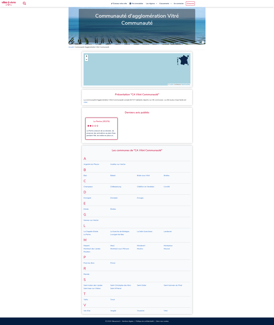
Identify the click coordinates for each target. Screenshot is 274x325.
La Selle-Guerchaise (144, 231)
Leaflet (171, 84)
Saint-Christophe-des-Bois (120, 285)
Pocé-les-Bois (89, 263)
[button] (86, 56)
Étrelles (113, 209)
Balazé (112, 175)
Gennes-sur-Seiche (91, 220)
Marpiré (86, 245)
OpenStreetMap (186, 84)
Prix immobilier (137, 3)
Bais (85, 175)
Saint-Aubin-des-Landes (93, 285)
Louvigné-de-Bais (117, 234)
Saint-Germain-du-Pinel (173, 285)
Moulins (140, 249)
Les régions (150, 3)
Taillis (86, 299)
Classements (164, 3)
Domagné (87, 198)
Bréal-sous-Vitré (143, 175)
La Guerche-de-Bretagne (119, 231)
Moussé (167, 249)
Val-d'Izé (87, 311)
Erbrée (86, 209)
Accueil (70, 47)
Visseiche (140, 311)
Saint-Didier (141, 285)
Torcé (112, 299)
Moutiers (87, 252)
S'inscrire (190, 3)
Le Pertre (87, 234)
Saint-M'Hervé (115, 288)
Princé (112, 263)
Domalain (114, 198)
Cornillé (167, 186)
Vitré (85, 102)
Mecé (112, 245)
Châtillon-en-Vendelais (145, 186)
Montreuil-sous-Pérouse (119, 249)
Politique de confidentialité (145, 321)
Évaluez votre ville (120, 3)
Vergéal (113, 311)
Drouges (140, 198)
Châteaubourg (115, 186)
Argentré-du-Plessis (91, 164)
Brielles (166, 175)
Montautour (168, 245)
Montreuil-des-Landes (92, 249)
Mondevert (141, 245)
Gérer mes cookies (162, 321)
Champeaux (88, 186)
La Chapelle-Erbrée (91, 231)
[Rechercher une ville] (24, 3)
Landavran (168, 231)
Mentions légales (128, 321)
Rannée (86, 274)
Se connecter (179, 3)
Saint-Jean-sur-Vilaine (92, 288)
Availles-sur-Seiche (117, 164)
